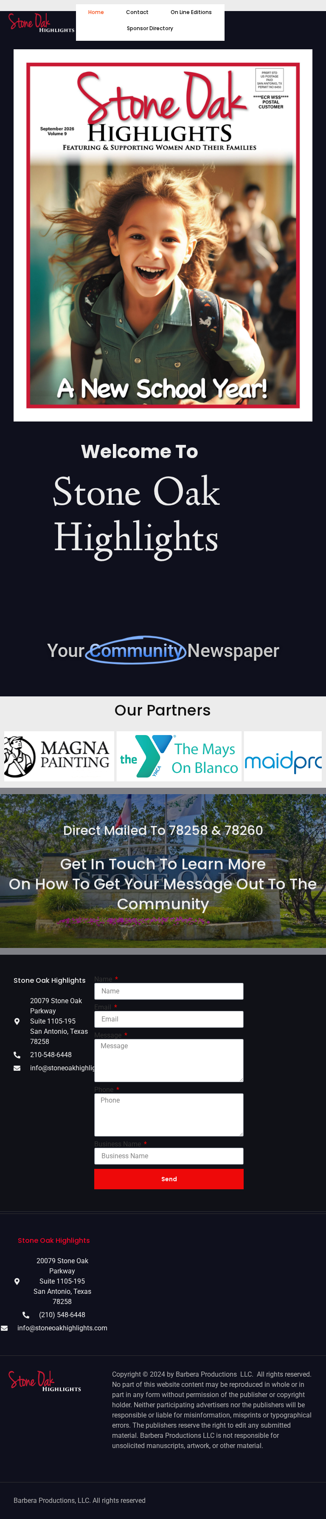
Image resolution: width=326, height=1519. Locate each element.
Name (104, 979)
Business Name (118, 1144)
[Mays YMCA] (134, 756)
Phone (104, 1089)
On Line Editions (191, 12)
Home (96, 12)
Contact (137, 12)
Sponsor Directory (150, 28)
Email (103, 1007)
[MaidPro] (261, 756)
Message (108, 1035)
